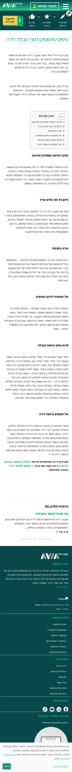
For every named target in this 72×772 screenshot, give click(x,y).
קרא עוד (63, 532)
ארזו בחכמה (55, 131)
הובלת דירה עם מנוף (55, 514)
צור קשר (61, 682)
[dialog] (36, 757)
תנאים (58, 609)
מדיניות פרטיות (58, 688)
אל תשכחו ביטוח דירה (50, 144)
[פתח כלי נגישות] (69, 14)
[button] (65, 6)
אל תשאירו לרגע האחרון (48, 135)
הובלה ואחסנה (58, 646)
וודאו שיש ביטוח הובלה (49, 140)
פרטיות (65, 609)
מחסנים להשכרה (56, 630)
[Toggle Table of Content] (60, 116)
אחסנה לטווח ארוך (56, 641)
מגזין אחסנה (59, 624)
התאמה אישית (60, 766)
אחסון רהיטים (59, 635)
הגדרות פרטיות (58, 693)
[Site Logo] (13, 5)
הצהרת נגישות (58, 671)
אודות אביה (62, 587)
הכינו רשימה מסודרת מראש (47, 122)
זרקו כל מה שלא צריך (50, 126)
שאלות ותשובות (57, 652)
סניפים (62, 677)
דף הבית (61, 666)
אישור (7, 766)
